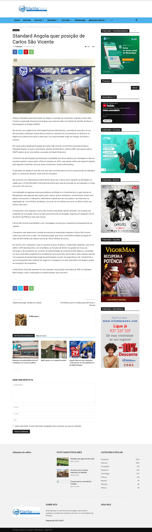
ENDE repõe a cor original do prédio (53, 360)
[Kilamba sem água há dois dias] (63, 462)
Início (14, 27)
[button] (136, 20)
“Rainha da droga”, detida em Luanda (27, 303)
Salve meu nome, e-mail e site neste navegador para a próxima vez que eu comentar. (48, 426)
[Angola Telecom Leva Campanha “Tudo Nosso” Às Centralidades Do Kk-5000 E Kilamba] (82, 349)
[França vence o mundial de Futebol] (63, 484)
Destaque (21, 27)
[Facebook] (15, 52)
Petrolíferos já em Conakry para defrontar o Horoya (78, 304)
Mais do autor (41, 336)
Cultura (65, 20)
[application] (120, 113)
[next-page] (17, 369)
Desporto (51, 20)
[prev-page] (14, 369)
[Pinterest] (26, 52)
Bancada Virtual (97, 20)
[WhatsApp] (31, 52)
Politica (38, 20)
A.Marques (18, 46)
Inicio (17, 20)
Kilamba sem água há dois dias (82, 459)
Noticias (27, 20)
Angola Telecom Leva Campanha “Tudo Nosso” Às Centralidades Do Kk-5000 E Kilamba (81, 362)
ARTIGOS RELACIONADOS (23, 336)
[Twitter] (20, 52)
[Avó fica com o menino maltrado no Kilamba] (63, 473)
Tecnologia (80, 20)
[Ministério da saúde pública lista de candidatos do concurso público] (25, 349)
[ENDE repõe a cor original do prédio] (54, 349)
